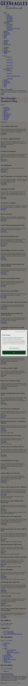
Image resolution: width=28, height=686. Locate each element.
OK (14, 352)
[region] (14, 343)
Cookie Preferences (14, 348)
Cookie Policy (22, 341)
